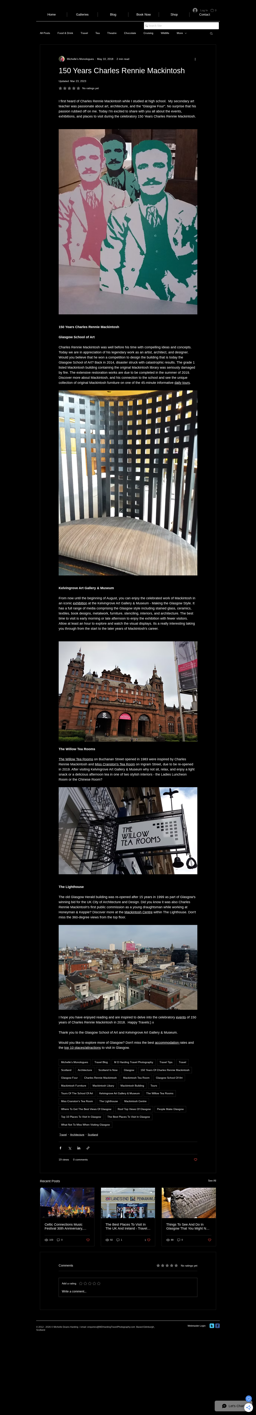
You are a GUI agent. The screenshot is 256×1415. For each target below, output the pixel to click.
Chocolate (130, 33)
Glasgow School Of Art (169, 1077)
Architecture (85, 1070)
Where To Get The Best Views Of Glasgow (86, 1109)
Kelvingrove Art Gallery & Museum (119, 1093)
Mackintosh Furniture (73, 1085)
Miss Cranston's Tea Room (77, 1101)
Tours (153, 1085)
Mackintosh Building (132, 1085)
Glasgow (129, 1070)
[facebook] (217, 1325)
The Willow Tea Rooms (159, 1093)
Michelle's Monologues (74, 1062)
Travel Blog (101, 1062)
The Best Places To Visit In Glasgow (128, 1116)
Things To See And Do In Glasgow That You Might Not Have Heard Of (187, 1227)
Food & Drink (65, 33)
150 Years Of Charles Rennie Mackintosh (165, 1070)
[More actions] (195, 59)
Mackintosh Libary (103, 1085)
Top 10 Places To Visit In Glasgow (81, 1116)
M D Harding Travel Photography (133, 1062)
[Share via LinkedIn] (79, 1148)
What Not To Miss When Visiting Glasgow (85, 1124)
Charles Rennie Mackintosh (100, 1077)
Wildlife (165, 33)
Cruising (148, 33)
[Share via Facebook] (60, 1148)
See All (212, 1180)
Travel (84, 33)
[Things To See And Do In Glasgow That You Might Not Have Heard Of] (189, 1203)
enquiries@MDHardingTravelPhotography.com (111, 1327)
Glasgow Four (69, 1077)
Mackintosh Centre (135, 1101)
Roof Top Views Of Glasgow (134, 1109)
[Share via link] (88, 1148)
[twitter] (212, 1325)
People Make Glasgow (170, 1109)
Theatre (112, 33)
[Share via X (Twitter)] (69, 1148)
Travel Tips (165, 1062)
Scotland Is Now (108, 1070)
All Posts (45, 33)
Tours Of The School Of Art (77, 1093)
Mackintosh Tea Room (136, 1077)
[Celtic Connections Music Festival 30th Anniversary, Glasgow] (67, 1203)
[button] (215, 10)
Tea (97, 33)
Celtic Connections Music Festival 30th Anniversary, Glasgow (64, 1227)
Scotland (66, 1070)
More (180, 33)
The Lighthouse (108, 1101)
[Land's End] (128, 1203)
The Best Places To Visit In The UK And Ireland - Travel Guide (126, 1227)
